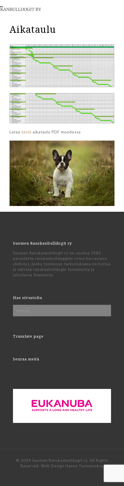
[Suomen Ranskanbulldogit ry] (27, 7)
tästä (26, 132)
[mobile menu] (116, 9)
